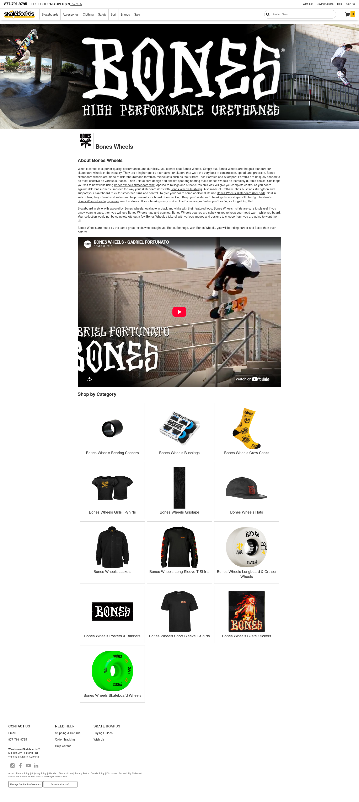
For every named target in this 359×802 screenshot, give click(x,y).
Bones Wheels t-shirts (228, 208)
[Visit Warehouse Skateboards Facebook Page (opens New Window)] (20, 766)
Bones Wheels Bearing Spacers (112, 452)
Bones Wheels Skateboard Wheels (112, 695)
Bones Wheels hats (140, 212)
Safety (102, 14)
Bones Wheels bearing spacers (98, 201)
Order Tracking (65, 739)
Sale (137, 14)
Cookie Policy (98, 773)
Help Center (63, 746)
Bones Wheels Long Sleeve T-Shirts (179, 571)
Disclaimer (111, 773)
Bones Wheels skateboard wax (134, 185)
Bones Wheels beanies (187, 212)
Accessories (71, 14)
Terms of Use (66, 773)
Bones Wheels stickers (161, 216)
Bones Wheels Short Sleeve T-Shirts (179, 635)
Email (12, 733)
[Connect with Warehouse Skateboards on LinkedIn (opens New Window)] (36, 766)
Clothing (88, 14)
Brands (125, 14)
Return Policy (23, 773)
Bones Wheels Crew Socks (246, 452)
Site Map (52, 773)
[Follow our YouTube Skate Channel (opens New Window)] (28, 766)
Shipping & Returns (67, 733)
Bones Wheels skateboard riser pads (241, 193)
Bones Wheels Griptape (179, 512)
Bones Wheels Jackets (112, 571)
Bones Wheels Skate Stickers (246, 635)
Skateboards (50, 14)
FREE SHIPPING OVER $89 (56, 3)
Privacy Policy (82, 773)
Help (340, 3)
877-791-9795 (15, 4)
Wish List (308, 3)
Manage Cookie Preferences (25, 784)
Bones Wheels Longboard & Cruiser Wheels (247, 574)
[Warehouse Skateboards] (22, 14)
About (11, 773)
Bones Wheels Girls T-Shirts (112, 512)
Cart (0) (350, 3)
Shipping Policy (39, 773)
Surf (113, 14)
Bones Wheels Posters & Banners (112, 635)
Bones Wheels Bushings (179, 452)
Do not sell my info (60, 784)
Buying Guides (325, 3)
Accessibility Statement (130, 773)
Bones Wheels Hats (246, 512)
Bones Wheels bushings (186, 189)
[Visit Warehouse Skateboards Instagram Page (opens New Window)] (12, 766)
